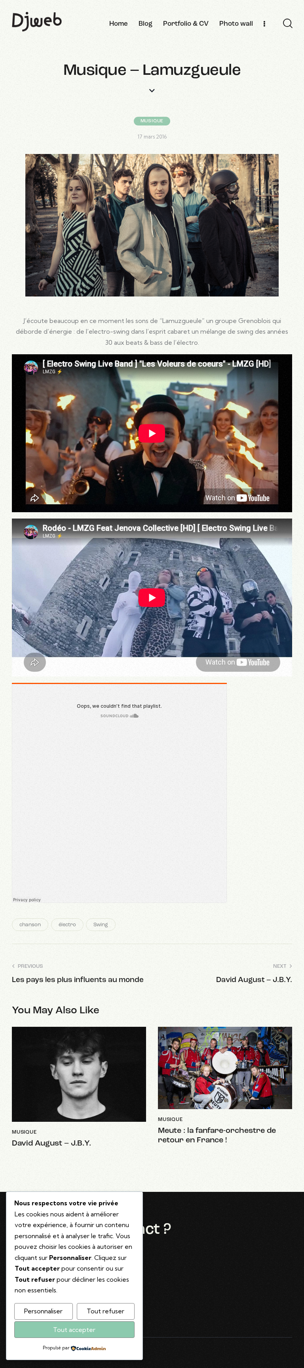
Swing (100, 924)
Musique (152, 121)
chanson (30, 924)
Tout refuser (105, 1311)
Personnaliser (43, 1311)
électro (67, 924)
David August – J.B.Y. (51, 1144)
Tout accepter (74, 1330)
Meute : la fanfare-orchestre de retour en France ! (217, 1135)
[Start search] (287, 23)
